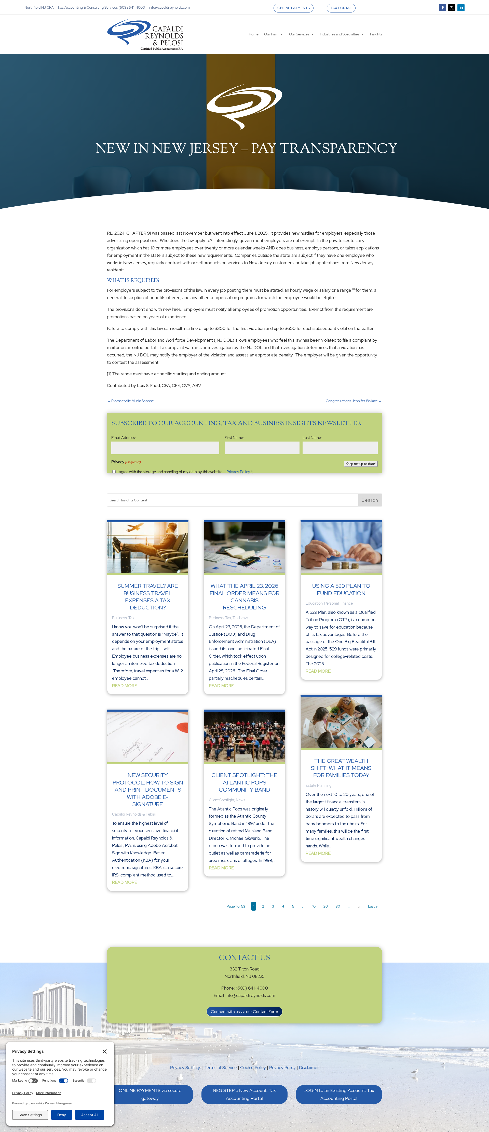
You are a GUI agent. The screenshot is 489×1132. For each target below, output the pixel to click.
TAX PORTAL (341, 8)
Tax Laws (240, 617)
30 (338, 906)
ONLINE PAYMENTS (293, 8)
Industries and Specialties (339, 34)
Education (314, 603)
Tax (131, 617)
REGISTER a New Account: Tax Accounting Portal (244, 1094)
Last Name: (312, 437)
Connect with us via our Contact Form (244, 1011)
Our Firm (271, 34)
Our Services (299, 34)
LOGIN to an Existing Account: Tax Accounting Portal (339, 1094)
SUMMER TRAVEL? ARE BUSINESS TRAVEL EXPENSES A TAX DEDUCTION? (147, 596)
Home (254, 34)
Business (119, 617)
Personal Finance (338, 603)
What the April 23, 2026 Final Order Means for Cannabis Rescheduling (244, 596)
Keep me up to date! (361, 463)
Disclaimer (309, 1067)
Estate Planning (319, 785)
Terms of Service (221, 1067)
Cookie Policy (253, 1067)
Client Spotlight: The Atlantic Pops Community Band (244, 782)
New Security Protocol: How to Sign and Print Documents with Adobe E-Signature (148, 789)
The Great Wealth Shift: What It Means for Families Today (341, 768)
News (240, 800)
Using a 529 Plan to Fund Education (341, 589)
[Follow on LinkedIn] (461, 7)
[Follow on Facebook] (442, 7)
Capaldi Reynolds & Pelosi (134, 814)
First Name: (234, 437)
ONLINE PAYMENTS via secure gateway (150, 1094)
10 (314, 906)
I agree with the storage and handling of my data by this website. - (185, 471)
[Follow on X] (451, 7)
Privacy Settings (185, 1067)
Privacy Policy (238, 471)
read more (124, 685)
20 (325, 906)
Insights (376, 34)
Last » (372, 906)
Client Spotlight (221, 800)
